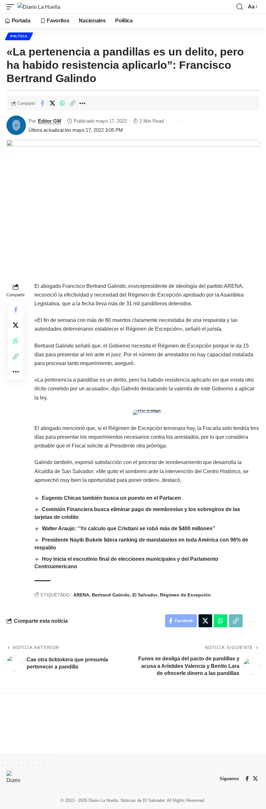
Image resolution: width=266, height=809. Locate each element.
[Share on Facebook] (42, 103)
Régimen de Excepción (185, 594)
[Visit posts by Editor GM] (16, 125)
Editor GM (49, 121)
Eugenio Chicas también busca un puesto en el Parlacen (111, 498)
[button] (12, 6)
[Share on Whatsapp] (62, 103)
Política (19, 36)
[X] (255, 778)
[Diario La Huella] (39, 6)
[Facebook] (247, 778)
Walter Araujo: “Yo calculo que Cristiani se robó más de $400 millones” (128, 528)
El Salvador (144, 594)
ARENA (81, 594)
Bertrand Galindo (111, 594)
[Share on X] (52, 103)
